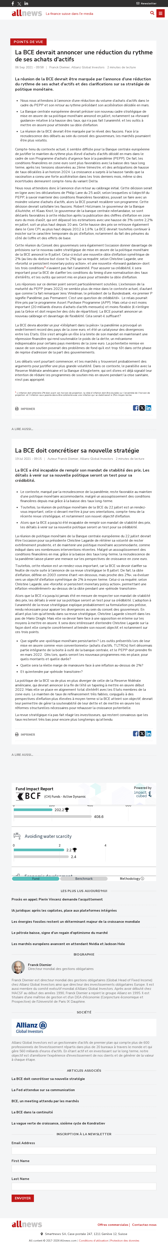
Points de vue (28, 42)
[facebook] (135, 407)
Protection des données (124, 1240)
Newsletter (148, 3)
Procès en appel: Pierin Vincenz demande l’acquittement (57, 899)
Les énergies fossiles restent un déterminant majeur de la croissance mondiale (76, 922)
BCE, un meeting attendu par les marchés (45, 1101)
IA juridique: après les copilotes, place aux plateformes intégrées (64, 911)
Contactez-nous (144, 1225)
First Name (21, 1161)
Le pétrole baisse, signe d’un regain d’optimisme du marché (60, 933)
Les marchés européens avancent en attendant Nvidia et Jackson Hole (68, 944)
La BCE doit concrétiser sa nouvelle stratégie (48, 1079)
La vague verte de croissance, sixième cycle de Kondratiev (58, 1123)
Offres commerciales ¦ (114, 1225)
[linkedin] (148, 407)
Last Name (20, 1179)
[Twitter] (19, 4)
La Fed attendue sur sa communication (43, 1090)
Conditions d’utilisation (93, 1240)
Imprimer (28, 409)
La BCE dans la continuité (32, 1112)
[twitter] (142, 407)
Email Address (23, 1143)
